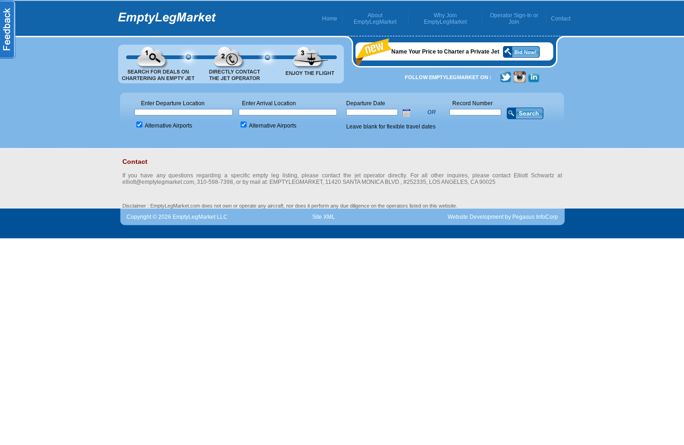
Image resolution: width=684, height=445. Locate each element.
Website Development (475, 217)
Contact (560, 18)
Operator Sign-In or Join (514, 18)
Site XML (323, 217)
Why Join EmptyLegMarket (445, 18)
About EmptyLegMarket (375, 18)
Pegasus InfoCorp (535, 217)
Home (329, 18)
